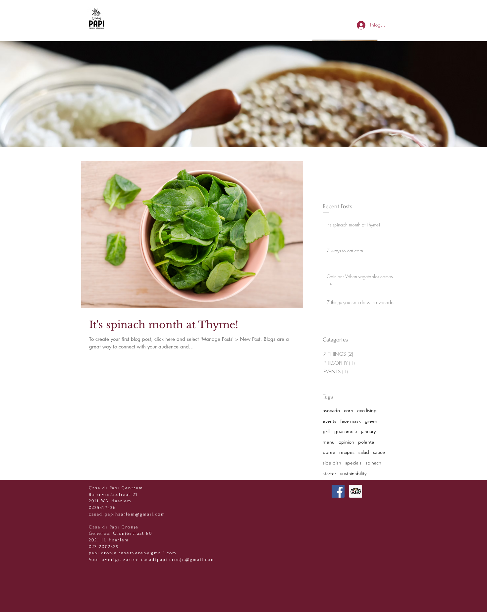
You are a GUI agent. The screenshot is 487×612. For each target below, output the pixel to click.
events (329, 421)
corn (348, 410)
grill (326, 431)
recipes (346, 452)
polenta (366, 442)
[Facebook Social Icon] (338, 491)
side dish (332, 463)
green (371, 421)
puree (329, 452)
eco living (367, 410)
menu (329, 442)
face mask (350, 421)
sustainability (353, 473)
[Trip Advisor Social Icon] (355, 491)
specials (353, 463)
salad (363, 452)
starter (329, 473)
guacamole (345, 431)
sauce (379, 452)
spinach (373, 463)
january (368, 431)
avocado (331, 410)
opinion (346, 442)
